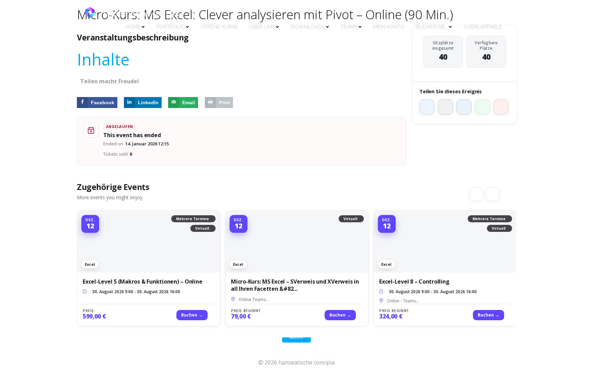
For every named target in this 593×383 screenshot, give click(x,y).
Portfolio (170, 27)
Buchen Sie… (432, 27)
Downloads (308, 27)
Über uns (262, 27)
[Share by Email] (501, 107)
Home (133, 27)
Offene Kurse (219, 27)
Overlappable (483, 27)
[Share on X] (445, 107)
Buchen (192, 315)
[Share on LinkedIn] (464, 107)
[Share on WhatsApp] (482, 107)
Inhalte (103, 59)
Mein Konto (389, 27)
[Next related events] (493, 194)
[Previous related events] (476, 194)
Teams (349, 27)
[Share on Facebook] (426, 107)
